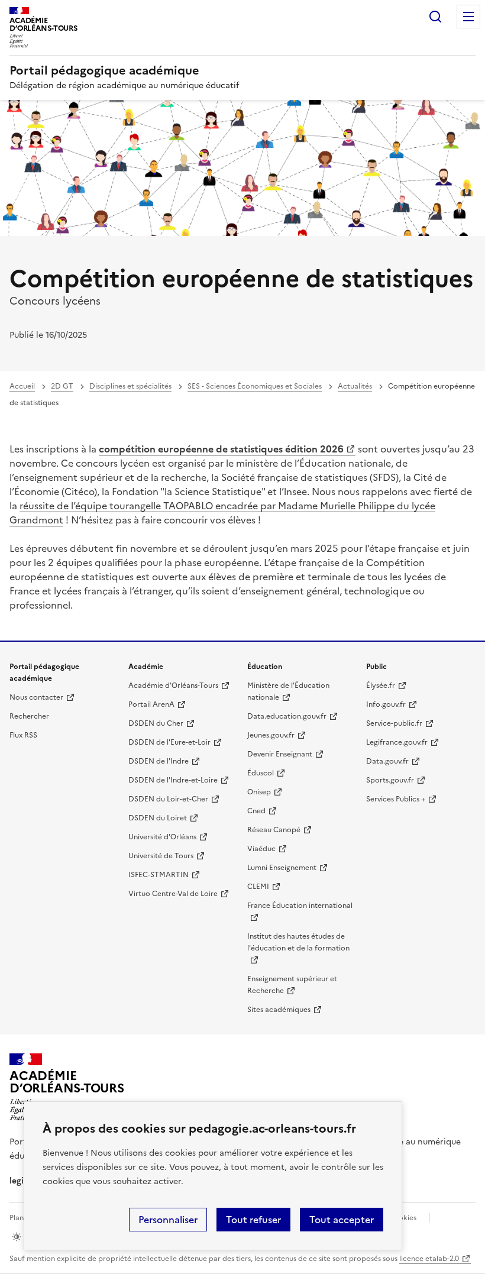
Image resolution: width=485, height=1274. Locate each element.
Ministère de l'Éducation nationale (288, 691)
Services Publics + (395, 799)
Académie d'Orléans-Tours (173, 685)
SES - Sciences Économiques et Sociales (254, 386)
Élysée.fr (380, 685)
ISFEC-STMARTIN (158, 874)
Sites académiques (279, 1009)
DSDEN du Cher (155, 723)
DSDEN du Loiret (157, 818)
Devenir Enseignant (279, 754)
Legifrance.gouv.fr (397, 742)
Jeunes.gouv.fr (271, 735)
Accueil (22, 386)
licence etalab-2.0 (429, 1258)
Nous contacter (36, 697)
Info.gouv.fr (386, 704)
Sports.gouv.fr (390, 780)
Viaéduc (261, 848)
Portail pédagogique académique (104, 70)
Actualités (355, 386)
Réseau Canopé (273, 829)
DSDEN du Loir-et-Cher (168, 799)
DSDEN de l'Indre (158, 761)
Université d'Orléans (162, 837)
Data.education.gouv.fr (286, 716)
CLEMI (258, 886)
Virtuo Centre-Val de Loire (173, 893)
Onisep (259, 792)
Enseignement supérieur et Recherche (292, 985)
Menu (468, 16)
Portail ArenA (151, 704)
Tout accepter (341, 1219)
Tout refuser (253, 1219)
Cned (256, 811)
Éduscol (260, 773)
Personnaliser (168, 1219)
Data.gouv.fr (387, 761)
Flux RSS (23, 735)
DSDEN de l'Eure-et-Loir (169, 742)
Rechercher (435, 16)
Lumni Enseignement (281, 867)
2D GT (62, 386)
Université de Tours (160, 856)
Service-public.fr (394, 723)
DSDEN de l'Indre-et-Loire (173, 780)
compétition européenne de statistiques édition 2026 (221, 449)
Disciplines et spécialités (130, 386)
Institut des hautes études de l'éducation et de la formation (298, 942)
